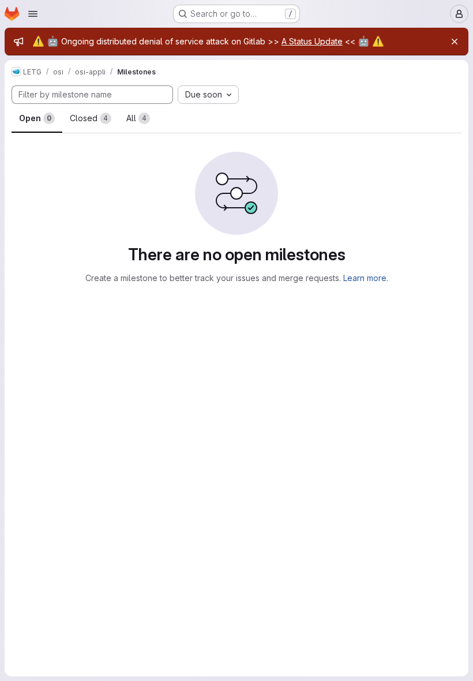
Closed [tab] (89, 118)
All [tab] (136, 118)
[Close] (454, 41)
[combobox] (208, 94)
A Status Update (312, 41)
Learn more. (365, 278)
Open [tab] (35, 118)
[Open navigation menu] (33, 14)
